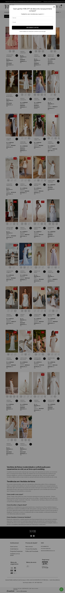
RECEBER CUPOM (32, 27)
